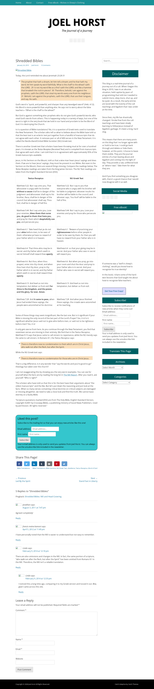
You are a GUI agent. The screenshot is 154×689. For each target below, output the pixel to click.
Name (19, 639)
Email (19, 649)
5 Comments (45, 65)
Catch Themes (133, 684)
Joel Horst (77, 21)
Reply (18, 518)
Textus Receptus (81, 468)
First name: (23, 434)
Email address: (24, 429)
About (29, 2)
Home (18, 2)
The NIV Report (70, 375)
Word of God (92, 468)
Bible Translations (23, 468)
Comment (21, 610)
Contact (39, 2)
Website (19, 658)
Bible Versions (51, 468)
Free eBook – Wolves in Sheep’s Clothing (66, 2)
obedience (71, 468)
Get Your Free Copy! (114, 291)
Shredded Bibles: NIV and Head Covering (43, 496)
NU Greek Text (62, 468)
